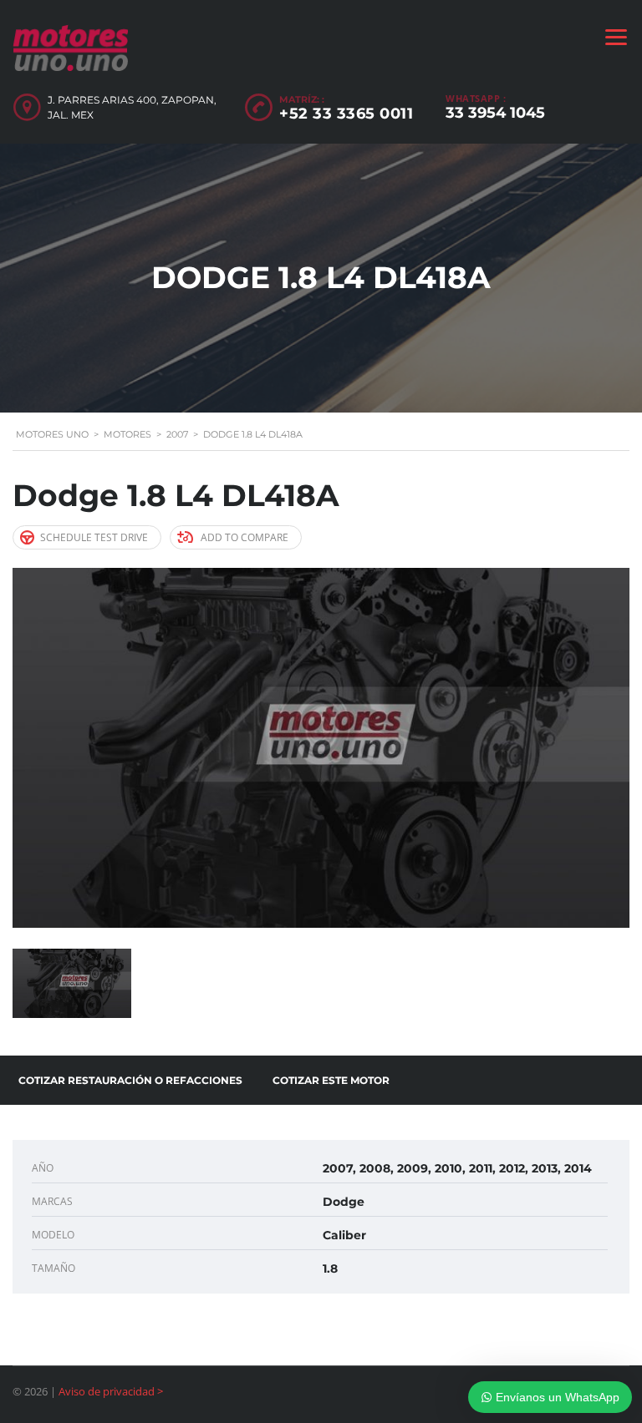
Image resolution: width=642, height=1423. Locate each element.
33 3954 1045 (495, 113)
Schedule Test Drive (94, 537)
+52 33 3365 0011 (346, 113)
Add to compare (244, 537)
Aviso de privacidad (107, 1391)
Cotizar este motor (331, 1080)
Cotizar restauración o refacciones (130, 1080)
